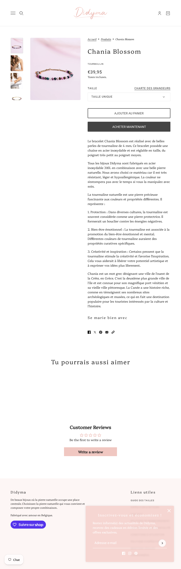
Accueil (92, 39)
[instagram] (129, 553)
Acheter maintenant (129, 127)
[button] (113, 332)
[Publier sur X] (95, 332)
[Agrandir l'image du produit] (55, 69)
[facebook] (123, 553)
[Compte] (159, 13)
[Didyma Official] (90, 13)
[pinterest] (136, 553)
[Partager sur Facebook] (89, 332)
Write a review (90, 451)
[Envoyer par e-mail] (106, 332)
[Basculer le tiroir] (13, 13)
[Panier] (168, 13)
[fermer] (169, 510)
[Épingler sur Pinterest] (100, 332)
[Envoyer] (162, 543)
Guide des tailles (142, 500)
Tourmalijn (96, 64)
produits (106, 39)
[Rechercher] (21, 13)
